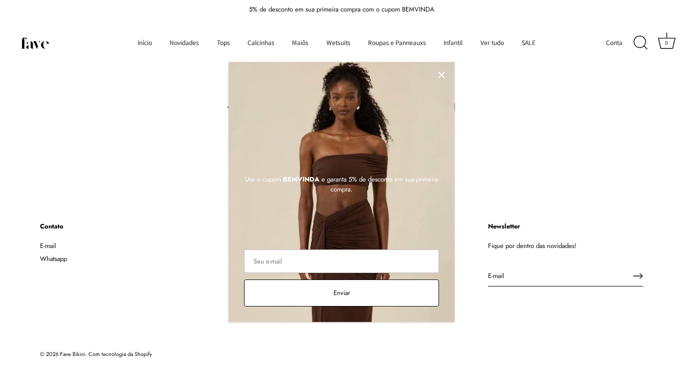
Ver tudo (492, 42)
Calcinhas (261, 42)
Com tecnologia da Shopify (120, 354)
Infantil (453, 42)
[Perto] (441, 75)
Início (145, 42)
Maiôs (300, 42)
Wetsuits (338, 42)
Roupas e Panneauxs (397, 42)
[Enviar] (638, 276)
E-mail (48, 245)
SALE (529, 42)
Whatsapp (53, 259)
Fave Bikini (73, 354)
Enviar (342, 293)
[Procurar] (641, 43)
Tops (223, 42)
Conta (614, 42)
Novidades (184, 42)
